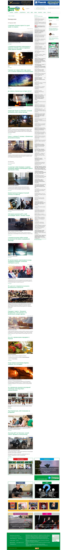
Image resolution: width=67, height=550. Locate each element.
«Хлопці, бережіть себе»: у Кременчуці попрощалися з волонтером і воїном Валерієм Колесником (40, 181)
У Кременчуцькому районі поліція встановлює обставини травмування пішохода (19, 239)
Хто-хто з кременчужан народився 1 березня (18, 338)
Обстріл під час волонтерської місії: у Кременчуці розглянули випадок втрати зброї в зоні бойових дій (40, 36)
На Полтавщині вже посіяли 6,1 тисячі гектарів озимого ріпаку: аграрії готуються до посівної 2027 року (40, 176)
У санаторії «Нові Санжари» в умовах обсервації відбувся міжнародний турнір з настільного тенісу (20, 168)
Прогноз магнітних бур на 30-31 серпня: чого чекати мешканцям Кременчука (39, 198)
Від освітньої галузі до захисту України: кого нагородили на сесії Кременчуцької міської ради (40, 129)
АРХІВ (44, 12)
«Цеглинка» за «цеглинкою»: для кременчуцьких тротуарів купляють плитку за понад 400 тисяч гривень (40, 105)
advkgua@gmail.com (13, 544)
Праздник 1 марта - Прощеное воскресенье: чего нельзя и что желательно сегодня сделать (17, 313)
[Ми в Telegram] (46, 477)
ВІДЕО (32, 12)
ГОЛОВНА (11, 12)
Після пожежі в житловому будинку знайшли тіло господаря (18, 363)
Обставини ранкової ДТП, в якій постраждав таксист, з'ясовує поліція (19, 214)
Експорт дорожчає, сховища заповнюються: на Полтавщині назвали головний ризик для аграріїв (40, 145)
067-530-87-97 (20, 538)
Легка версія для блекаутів (40, 8)
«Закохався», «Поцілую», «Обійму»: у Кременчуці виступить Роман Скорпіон (40, 55)
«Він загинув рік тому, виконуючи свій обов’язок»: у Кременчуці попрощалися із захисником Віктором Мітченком (40, 120)
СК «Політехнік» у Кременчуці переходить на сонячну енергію (39, 222)
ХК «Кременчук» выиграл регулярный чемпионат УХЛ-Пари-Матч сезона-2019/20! (19, 389)
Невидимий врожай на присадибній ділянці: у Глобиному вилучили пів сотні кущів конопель (40, 124)
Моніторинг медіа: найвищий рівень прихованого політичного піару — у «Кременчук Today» (40, 150)
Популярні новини (40, 16)
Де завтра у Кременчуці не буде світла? (20, 91)
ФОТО (28, 12)
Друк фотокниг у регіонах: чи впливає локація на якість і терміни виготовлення (40, 83)
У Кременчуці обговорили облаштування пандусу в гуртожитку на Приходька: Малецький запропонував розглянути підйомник (40, 47)
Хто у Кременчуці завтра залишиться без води (40, 102)
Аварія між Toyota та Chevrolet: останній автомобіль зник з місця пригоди (20, 111)
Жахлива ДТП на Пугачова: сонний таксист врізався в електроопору (18, 433)
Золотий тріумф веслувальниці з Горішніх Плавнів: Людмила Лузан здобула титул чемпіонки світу (40, 211)
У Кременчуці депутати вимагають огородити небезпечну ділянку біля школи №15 (40, 79)
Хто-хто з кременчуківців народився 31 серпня (40, 207)
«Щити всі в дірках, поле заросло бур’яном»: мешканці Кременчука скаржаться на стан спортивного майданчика (40, 218)
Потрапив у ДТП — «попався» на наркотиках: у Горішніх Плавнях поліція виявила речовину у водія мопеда (40, 154)
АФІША (35, 12)
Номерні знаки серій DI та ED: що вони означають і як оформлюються (53, 42)
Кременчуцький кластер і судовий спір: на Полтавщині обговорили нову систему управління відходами (40, 133)
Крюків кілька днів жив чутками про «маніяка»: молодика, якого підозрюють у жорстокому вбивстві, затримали (40, 31)
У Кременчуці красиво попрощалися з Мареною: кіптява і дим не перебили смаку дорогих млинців (19, 48)
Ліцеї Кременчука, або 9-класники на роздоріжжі (19, 411)
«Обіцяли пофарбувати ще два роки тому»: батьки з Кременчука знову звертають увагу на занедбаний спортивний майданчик (40, 226)
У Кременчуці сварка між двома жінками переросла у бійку (39, 19)
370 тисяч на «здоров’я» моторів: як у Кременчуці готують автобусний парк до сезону (40, 23)
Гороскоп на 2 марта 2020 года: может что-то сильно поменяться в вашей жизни (20, 70)
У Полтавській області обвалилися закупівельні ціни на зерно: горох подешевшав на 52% (40, 163)
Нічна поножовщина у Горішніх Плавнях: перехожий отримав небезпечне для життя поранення (40, 70)
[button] (10, 467)
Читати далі (9, 67)
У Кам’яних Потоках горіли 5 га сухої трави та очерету (19, 26)
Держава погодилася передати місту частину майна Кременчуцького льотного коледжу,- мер (40, 74)
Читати (53, 58)
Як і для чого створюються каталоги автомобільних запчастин (18, 286)
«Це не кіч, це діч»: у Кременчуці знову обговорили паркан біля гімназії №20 (39, 40)
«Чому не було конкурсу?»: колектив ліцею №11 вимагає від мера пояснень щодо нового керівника (40, 203)
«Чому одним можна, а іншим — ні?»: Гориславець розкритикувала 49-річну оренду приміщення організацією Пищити (40, 66)
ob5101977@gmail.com (13, 538)
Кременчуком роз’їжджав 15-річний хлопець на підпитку (18, 193)
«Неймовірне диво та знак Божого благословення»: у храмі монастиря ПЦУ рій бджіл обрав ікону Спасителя (40, 110)
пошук (53, 17)
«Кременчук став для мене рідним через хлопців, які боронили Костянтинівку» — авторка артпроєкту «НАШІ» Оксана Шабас (20, 494)
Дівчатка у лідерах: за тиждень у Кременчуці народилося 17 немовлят (40, 214)
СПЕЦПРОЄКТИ (22, 12)
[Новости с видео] (47, 482)
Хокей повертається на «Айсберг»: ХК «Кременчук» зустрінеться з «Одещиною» (40, 87)
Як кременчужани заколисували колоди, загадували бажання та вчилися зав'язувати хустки (20, 261)
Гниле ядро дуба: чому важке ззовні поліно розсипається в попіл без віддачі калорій (40, 190)
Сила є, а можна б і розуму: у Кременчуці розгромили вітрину (20, 137)
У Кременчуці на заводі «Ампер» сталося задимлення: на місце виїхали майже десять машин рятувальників (40, 115)
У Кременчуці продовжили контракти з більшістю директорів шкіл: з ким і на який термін (40, 172)
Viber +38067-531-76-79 (20, 542)
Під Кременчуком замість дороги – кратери (20, 526)
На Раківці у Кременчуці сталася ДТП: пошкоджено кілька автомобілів (40, 43)
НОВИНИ (16, 12)
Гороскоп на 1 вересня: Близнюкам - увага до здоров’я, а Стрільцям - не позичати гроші (40, 137)
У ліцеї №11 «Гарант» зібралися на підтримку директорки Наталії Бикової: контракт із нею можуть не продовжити (40, 236)
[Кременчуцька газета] (14, 8)
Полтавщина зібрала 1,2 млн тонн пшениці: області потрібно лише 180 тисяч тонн (40, 194)
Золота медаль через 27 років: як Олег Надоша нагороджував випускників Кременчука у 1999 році (40, 186)
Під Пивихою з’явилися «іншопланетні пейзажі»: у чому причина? (39, 159)
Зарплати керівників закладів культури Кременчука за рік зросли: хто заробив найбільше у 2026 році (40, 231)
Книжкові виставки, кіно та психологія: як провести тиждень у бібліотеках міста (40, 141)
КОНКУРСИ (40, 12)
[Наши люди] (20, 482)
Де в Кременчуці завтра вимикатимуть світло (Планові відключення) (39, 91)
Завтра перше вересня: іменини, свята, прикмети (39, 52)
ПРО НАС (49, 12)
